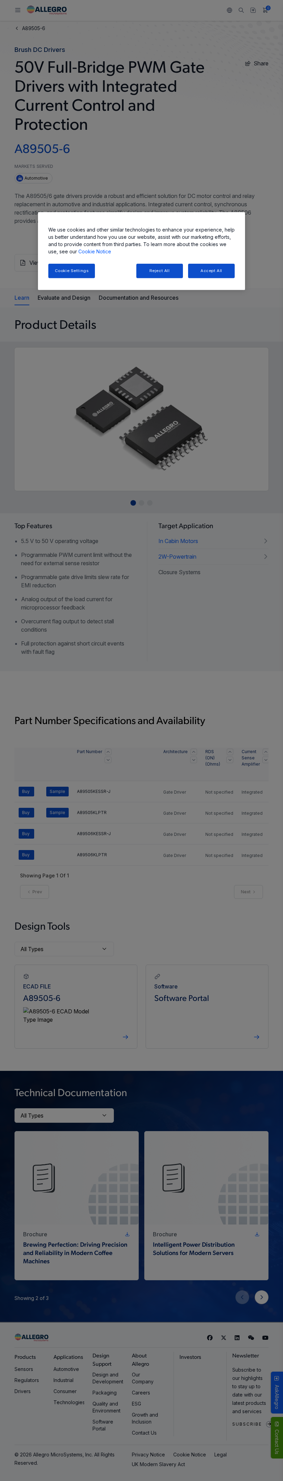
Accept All (211, 270)
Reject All (159, 270)
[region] (141, 251)
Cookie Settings (72, 270)
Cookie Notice (94, 251)
